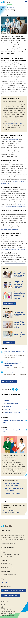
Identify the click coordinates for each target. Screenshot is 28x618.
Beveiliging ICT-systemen (8, 613)
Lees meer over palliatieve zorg (14, 493)
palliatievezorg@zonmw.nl (12, 512)
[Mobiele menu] (26, 2)
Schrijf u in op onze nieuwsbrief (13, 590)
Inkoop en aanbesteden (7, 615)
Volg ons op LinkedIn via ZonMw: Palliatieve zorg (12, 484)
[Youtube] (6, 582)
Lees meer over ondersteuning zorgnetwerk (13, 249)
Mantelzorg (6, 409)
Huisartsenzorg (7, 406)
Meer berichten (8, 303)
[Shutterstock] (25, 18)
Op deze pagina (6, 15)
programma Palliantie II (11, 139)
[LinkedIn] (2, 582)
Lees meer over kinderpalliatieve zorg (15, 263)
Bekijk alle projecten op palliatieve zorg (13, 430)
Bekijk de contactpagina (9, 574)
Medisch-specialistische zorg (11, 412)
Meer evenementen (8, 381)
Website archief (5, 609)
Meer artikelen (8, 342)
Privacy (3, 608)
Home (2, 7)
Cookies (3, 604)
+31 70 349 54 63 (9, 510)
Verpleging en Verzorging (10, 403)
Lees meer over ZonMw (8, 543)
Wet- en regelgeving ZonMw (8, 611)
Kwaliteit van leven (9, 397)
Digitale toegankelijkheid (7, 606)
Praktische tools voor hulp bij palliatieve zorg (13, 456)
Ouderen (6, 400)
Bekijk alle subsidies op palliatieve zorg (13, 421)
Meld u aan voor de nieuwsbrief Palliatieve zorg (14, 489)
